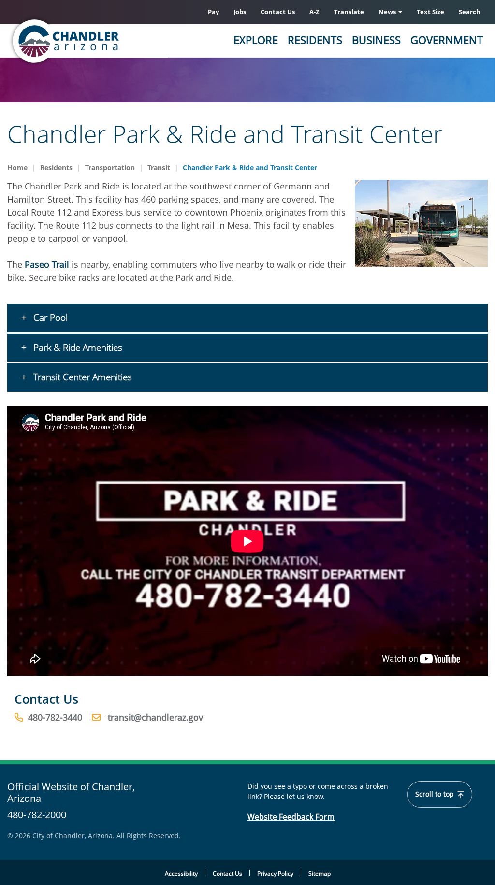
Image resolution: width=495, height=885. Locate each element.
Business (376, 39)
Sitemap (319, 874)
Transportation (110, 167)
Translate (349, 11)
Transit (158, 167)
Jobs (239, 11)
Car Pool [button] (49, 317)
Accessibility (181, 874)
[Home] (104, 41)
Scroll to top (435, 794)
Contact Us (278, 11)
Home (17, 167)
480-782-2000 (36, 814)
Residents (315, 39)
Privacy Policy (275, 874)
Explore (255, 39)
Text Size (430, 11)
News (388, 11)
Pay (213, 11)
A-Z (314, 11)
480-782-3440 (55, 717)
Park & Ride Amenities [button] (76, 347)
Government (446, 39)
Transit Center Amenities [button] (81, 377)
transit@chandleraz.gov (155, 717)
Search (469, 11)
